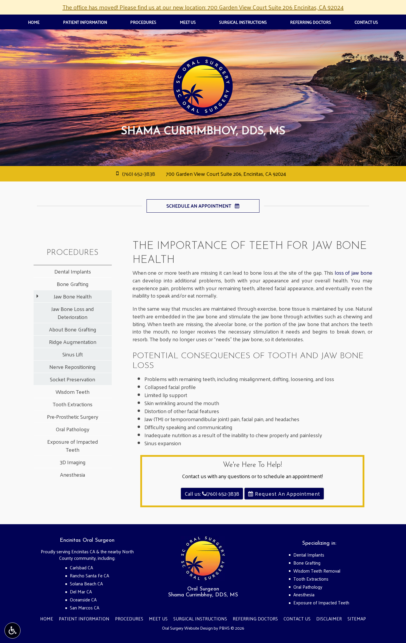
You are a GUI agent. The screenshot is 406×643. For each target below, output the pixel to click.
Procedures (143, 22)
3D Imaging (73, 462)
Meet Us (188, 22)
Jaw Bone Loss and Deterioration (72, 313)
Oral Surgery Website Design (187, 628)
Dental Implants (72, 271)
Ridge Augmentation (72, 342)
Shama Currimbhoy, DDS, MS (203, 595)
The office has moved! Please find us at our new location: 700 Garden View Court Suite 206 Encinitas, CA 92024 (203, 7)
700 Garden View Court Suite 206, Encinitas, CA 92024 (226, 173)
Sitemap (356, 618)
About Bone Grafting (72, 329)
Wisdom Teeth (72, 391)
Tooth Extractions (72, 404)
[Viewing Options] (12, 631)
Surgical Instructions (243, 22)
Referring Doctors (310, 22)
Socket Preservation (72, 379)
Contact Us (366, 22)
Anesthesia (72, 474)
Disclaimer (329, 618)
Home (34, 22)
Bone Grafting (73, 284)
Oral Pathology (72, 429)
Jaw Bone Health (73, 296)
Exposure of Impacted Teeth (72, 445)
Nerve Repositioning (72, 367)
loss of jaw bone (353, 272)
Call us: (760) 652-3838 (212, 493)
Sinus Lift (72, 354)
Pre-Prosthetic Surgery (72, 416)
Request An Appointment (287, 493)
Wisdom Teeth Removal (316, 571)
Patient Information (85, 22)
